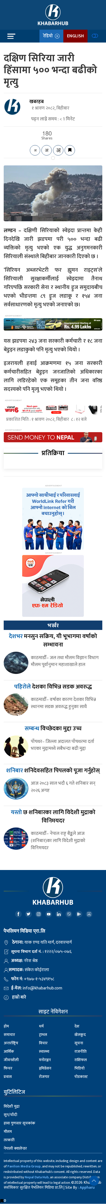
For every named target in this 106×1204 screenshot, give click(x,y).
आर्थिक (9, 1051)
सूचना (78, 1043)
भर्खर (53, 625)
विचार (43, 1043)
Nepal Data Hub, (37, 1177)
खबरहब (36, 101)
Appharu (87, 1187)
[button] (94, 1181)
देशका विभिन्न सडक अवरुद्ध (53, 687)
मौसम (8, 1131)
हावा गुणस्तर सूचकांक (19, 1123)
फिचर (8, 1068)
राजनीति (80, 1051)
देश (76, 1026)
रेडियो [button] (49, 36)
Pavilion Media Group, (24, 1166)
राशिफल (80, 1060)
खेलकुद (80, 1034)
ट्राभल (43, 1034)
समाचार (9, 1034)
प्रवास (8, 1076)
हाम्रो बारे (19, 997)
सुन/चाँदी (10, 1115)
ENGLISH (75, 36)
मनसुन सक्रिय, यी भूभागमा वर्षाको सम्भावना (53, 640)
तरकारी (9, 1140)
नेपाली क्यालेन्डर (15, 1148)
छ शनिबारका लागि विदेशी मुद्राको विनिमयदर (53, 816)
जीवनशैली (11, 1060)
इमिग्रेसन (45, 1068)
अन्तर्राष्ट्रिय (11, 1043)
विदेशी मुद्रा (11, 1106)
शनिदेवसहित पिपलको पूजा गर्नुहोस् (53, 771)
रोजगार (44, 1076)
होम (6, 1026)
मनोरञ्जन (45, 1060)
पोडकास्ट (81, 1076)
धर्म (41, 1026)
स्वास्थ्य (44, 1051)
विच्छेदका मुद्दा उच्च (53, 729)
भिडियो (79, 1068)
